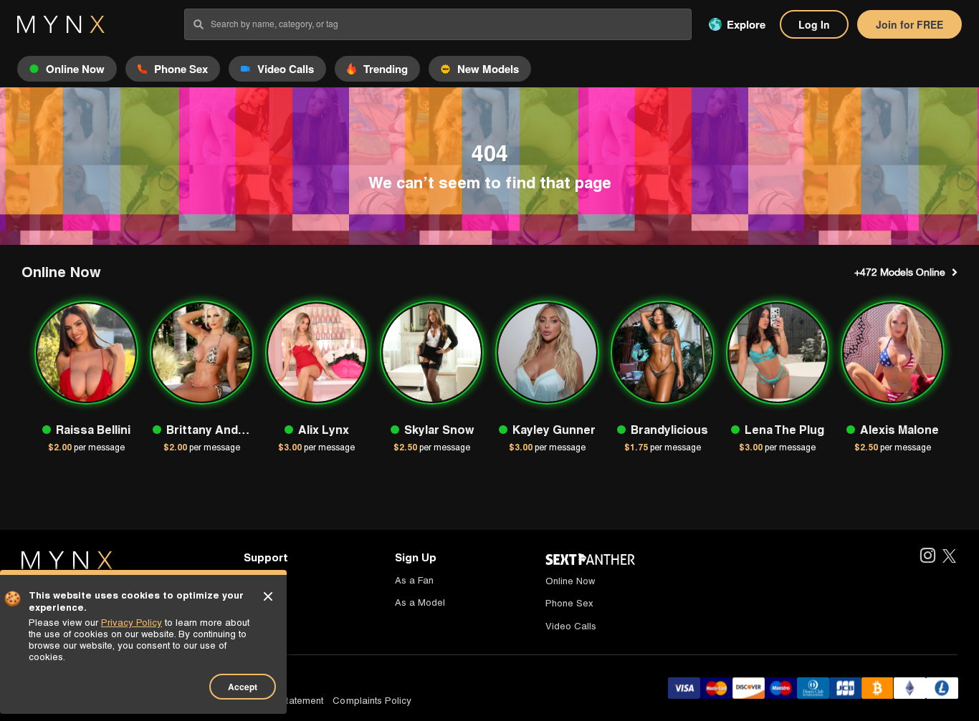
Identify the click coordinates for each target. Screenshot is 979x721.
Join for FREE (909, 24)
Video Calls (570, 626)
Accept (242, 686)
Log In (814, 24)
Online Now (570, 581)
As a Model (420, 602)
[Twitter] (949, 556)
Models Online (899, 272)
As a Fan (414, 580)
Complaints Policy (372, 700)
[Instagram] (927, 556)
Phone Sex (569, 603)
